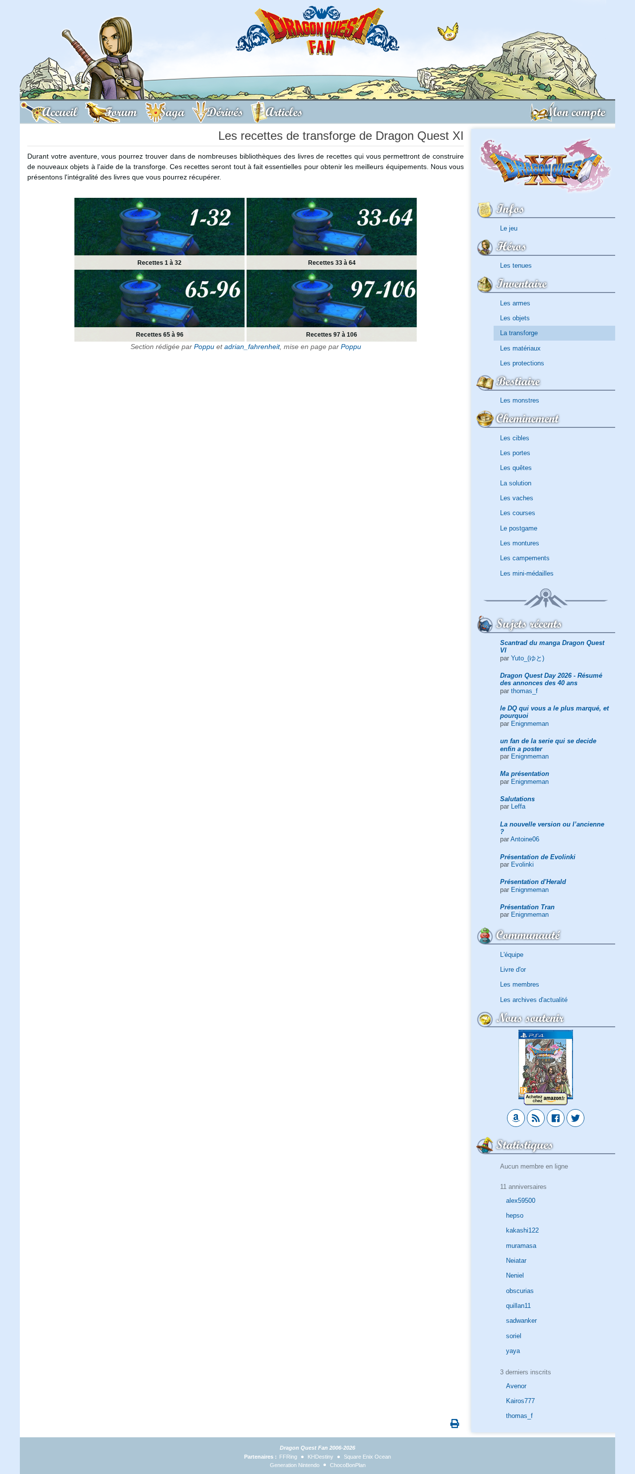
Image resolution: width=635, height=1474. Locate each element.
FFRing (288, 1457)
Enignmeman (530, 723)
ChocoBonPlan (348, 1465)
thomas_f (524, 691)
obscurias (520, 1291)
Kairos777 (520, 1401)
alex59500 (520, 1200)
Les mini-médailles (527, 573)
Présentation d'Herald (533, 881)
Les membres (519, 984)
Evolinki (522, 864)
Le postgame (518, 528)
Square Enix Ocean (367, 1457)
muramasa (521, 1245)
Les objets (515, 318)
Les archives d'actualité (534, 999)
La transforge (519, 333)
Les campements (525, 558)
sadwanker (521, 1320)
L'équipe (511, 954)
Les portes (515, 453)
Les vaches (516, 498)
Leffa (518, 806)
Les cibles (514, 438)
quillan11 (518, 1305)
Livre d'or (513, 969)
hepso (514, 1215)
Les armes (515, 303)
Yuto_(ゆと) (527, 658)
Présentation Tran (527, 907)
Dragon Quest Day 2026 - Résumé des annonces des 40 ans (551, 679)
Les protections (522, 363)
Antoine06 (524, 839)
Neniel (515, 1275)
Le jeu (508, 228)
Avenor (516, 1386)
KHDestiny (320, 1457)
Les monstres (519, 400)
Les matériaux (520, 348)
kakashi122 (522, 1230)
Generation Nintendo (294, 1465)
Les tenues (516, 265)
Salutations (517, 799)
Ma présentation (524, 773)
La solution (515, 483)
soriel (513, 1336)
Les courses (517, 513)
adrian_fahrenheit (252, 347)
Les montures (519, 543)
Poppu (204, 347)
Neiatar (516, 1260)
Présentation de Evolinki (537, 857)
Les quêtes (516, 468)
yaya (513, 1351)
